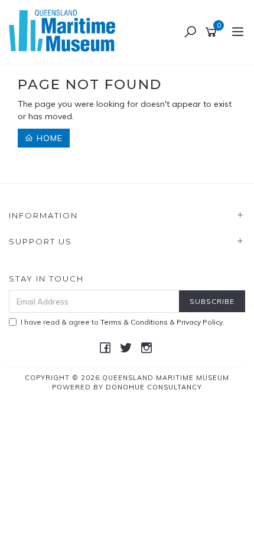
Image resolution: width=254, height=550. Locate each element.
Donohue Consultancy (154, 387)
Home (48, 138)
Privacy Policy (200, 321)
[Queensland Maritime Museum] (65, 32)
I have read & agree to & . (122, 321)
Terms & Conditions (134, 321)
